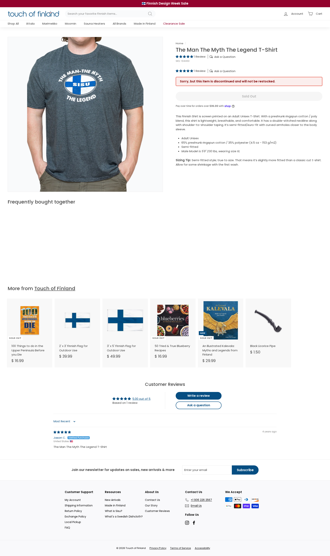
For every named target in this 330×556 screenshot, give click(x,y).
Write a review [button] (198, 395)
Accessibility (202, 548)
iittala (30, 24)
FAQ (67, 527)
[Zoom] (85, 114)
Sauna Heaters (94, 24)
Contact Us (152, 500)
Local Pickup (73, 522)
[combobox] (110, 14)
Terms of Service (180, 548)
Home (179, 43)
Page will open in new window (187, 523)
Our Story (151, 505)
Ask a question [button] (198, 405)
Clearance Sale (174, 24)
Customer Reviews (157, 511)
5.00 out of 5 (141, 399)
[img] (62, 432)
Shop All (13, 24)
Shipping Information (79, 505)
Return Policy (73, 511)
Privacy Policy (158, 548)
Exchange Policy (75, 516)
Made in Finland (144, 24)
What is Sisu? (113, 511)
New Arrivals (113, 500)
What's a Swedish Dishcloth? (124, 516)
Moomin (70, 24)
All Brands (119, 24)
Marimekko (49, 24)
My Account (73, 500)
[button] (185, 57)
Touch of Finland (54, 288)
